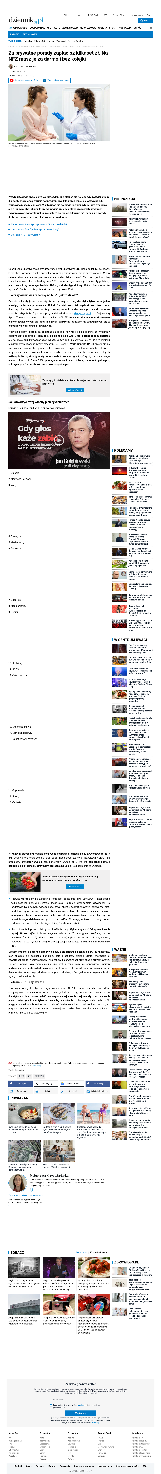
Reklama (40, 1466)
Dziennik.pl (45, 1433)
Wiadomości (45, 1447)
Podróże (43, 1456)
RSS (145, 1466)
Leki (99, 1444)
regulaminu (82, 1405)
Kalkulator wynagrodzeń (141, 1456)
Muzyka (71, 1456)
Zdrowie (14, 34)
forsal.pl (78, 15)
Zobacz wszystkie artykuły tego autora (25, 1195)
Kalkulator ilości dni (139, 1441)
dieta (21, 1076)
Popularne (81, 1252)
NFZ (29, 1076)
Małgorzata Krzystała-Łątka (25, 66)
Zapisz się (80, 1413)
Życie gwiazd (73, 1450)
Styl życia (101, 1456)
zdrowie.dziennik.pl (25, 46)
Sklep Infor (13, 1456)
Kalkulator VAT (138, 1447)
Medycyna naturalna (106, 1447)
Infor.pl (11, 1438)
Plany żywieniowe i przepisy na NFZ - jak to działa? (39, 224)
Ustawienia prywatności (127, 1466)
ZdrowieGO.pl (118, 15)
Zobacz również (75, 390)
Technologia (45, 1441)
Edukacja (71, 1444)
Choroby (101, 1450)
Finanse (101, 1441)
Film (69, 1453)
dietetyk (39, 1076)
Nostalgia (28, 41)
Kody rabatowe (74, 1441)
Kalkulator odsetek (139, 1450)
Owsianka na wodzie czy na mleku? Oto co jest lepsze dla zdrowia (23, 1130)
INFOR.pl (66, 15)
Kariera (51, 1466)
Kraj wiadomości (100, 1252)
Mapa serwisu (105, 1466)
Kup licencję (36, 1066)
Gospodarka (45, 1444)
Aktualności (30, 34)
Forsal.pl (12, 1447)
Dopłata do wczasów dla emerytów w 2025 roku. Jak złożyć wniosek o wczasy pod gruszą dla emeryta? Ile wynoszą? (92, 1132)
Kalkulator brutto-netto (141, 1453)
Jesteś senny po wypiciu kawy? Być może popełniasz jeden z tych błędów (25, 1202)
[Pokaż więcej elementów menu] (151, 27)
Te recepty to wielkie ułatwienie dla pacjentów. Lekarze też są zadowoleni (74, 382)
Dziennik (11, 46)
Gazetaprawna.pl (15, 1441)
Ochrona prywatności (84, 1466)
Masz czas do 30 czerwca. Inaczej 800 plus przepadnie (57, 1165)
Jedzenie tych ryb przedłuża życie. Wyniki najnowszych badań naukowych (57, 1130)
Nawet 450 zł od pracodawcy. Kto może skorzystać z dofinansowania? (23, 1167)
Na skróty (13, 1433)
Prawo (100, 1438)
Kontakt (18, 1466)
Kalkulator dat (137, 1438)
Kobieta (71, 1438)
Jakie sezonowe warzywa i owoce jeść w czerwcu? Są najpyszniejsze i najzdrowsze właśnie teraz (70, 878)
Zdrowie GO (39, 41)
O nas (29, 1466)
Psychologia (102, 1453)
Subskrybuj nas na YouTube (26, 80)
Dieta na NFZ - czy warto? (25, 234)
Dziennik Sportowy (76, 41)
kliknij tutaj (95, 1423)
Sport (42, 1450)
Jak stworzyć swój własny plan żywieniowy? (35, 229)
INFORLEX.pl (93, 15)
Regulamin (65, 1466)
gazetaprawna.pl (136, 15)
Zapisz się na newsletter (58, 80)
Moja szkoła (72, 1447)
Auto (42, 1438)
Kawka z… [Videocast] (56, 41)
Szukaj (147, 20)
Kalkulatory (137, 1433)
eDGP (11, 1444)
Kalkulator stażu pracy (141, 1444)
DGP (105, 15)
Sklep (149, 15)
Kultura (71, 1459)
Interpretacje (14, 1453)
